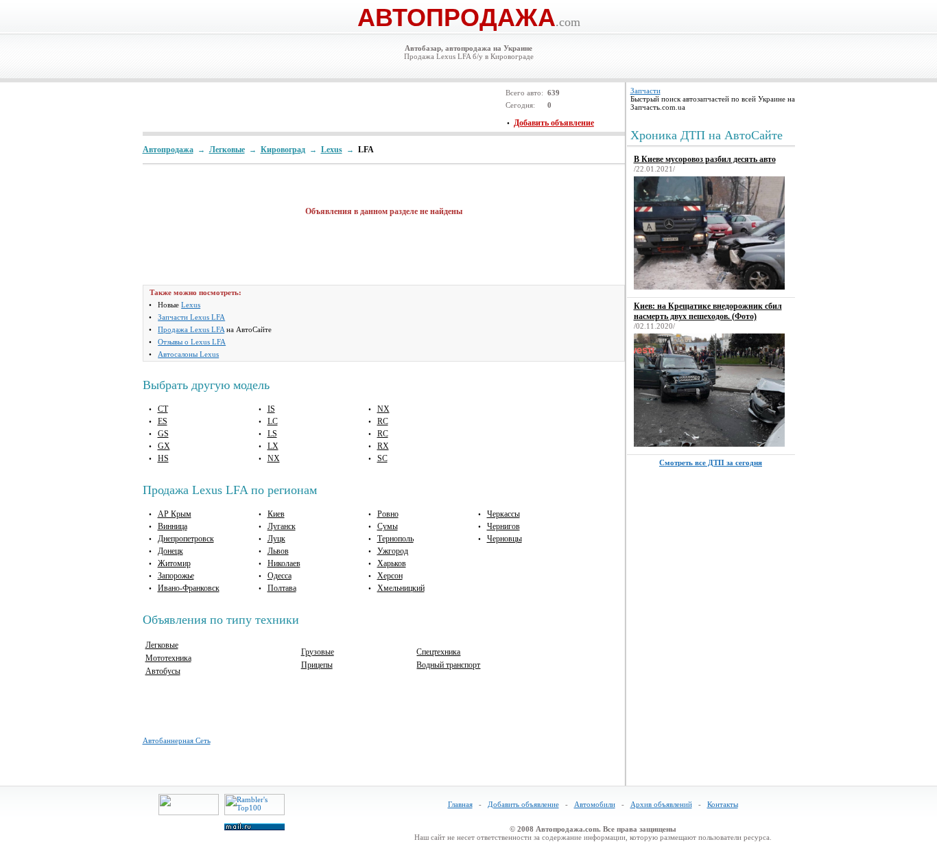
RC (382, 421)
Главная (460, 804)
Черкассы (503, 514)
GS (163, 433)
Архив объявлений (661, 804)
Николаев (284, 563)
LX (273, 446)
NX (274, 458)
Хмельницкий (401, 588)
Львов (278, 551)
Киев (276, 514)
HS (163, 458)
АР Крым (174, 514)
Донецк (170, 551)
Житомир (174, 563)
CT (163, 409)
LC (273, 421)
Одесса (280, 576)
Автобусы (162, 671)
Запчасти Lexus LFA (191, 317)
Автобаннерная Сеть (177, 740)
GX (164, 446)
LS (272, 433)
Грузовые (317, 652)
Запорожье (176, 576)
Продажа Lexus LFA (191, 329)
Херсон (390, 576)
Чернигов (503, 526)
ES (162, 421)
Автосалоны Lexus (188, 354)
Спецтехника (438, 652)
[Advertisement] (303, 107)
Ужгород (392, 551)
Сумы (387, 526)
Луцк (276, 538)
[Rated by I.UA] (188, 812)
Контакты (722, 804)
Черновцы (504, 538)
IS (271, 409)
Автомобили (594, 804)
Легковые (161, 645)
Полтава (282, 588)
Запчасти (645, 90)
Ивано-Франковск (189, 588)
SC (382, 458)
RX (383, 446)
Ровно (388, 514)
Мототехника (168, 658)
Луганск (282, 526)
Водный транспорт (448, 665)
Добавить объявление (523, 804)
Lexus (190, 305)
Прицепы (317, 665)
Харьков (391, 563)
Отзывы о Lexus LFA (192, 342)
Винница (172, 526)
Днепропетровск (186, 538)
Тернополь (395, 538)
